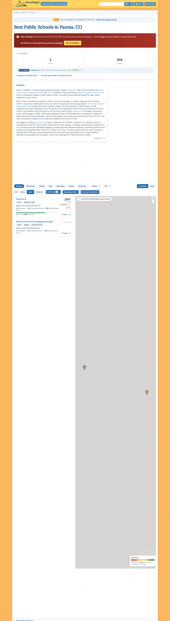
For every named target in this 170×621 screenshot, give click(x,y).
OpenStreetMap (150, 568)
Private (71, 186)
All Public (19, 186)
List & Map (142, 186)
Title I (107, 186)
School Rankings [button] (60, 4)
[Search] (127, 4)
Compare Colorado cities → (28, 75)
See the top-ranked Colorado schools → (57, 75)
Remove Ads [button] (150, 4)
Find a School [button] (46, 4)
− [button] (153, 202)
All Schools (82, 186)
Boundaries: (70, 192)
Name (23, 192)
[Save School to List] (70, 215)
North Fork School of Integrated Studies (34, 221)
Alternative (60, 186)
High (50, 186)
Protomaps (140, 568)
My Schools (52, 192)
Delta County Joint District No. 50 (90, 92)
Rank (30, 192)
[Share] (131, 4)
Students (39, 192)
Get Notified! (74, 43)
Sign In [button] (139, 4)
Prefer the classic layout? (106, 19)
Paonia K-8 (35, 70)
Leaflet (133, 568)
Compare (64, 214)
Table (152, 186)
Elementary (31, 186)
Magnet (96, 186)
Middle (41, 186)
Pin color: (89, 192)
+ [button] (153, 199)
